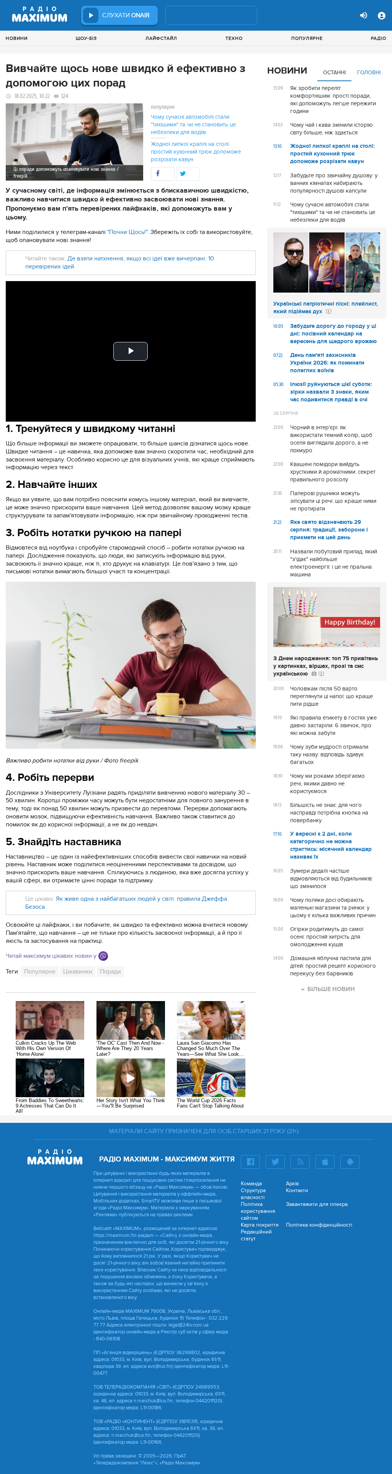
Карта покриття (260, 1225)
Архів (292, 1183)
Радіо (378, 38)
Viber (103, 956)
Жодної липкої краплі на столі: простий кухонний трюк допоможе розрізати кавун (196, 152)
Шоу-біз (86, 38)
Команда (251, 1183)
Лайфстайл (161, 38)
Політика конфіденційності (319, 1225)
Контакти (297, 1190)
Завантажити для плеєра (317, 1204)
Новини (17, 38)
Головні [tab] (369, 72)
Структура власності (253, 1194)
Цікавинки (77, 971)
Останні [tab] (334, 72)
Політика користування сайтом (258, 1211)
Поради (110, 971)
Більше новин (331, 989)
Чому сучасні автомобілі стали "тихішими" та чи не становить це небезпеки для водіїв (193, 124)
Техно (234, 38)
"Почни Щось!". (128, 232)
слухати (126, 15)
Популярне (307, 38)
